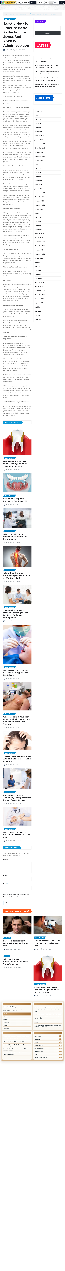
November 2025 (40, 148)
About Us (5, 1016)
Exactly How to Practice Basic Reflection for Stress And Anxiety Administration (34, 14)
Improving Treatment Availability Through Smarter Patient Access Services (17, 797)
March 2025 (38, 181)
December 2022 (40, 291)
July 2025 (37, 164)
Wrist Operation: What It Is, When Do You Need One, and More (16, 834)
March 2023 (38, 278)
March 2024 (38, 230)
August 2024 (39, 209)
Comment (6, 860)
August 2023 (39, 258)
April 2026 (38, 128)
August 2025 (39, 160)
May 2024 (38, 221)
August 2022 (39, 303)
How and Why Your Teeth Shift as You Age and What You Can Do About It (15, 463)
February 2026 (39, 136)
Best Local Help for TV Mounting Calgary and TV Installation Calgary (14, 1045)
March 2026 (38, 132)
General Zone (37, 1039)
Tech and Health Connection (41, 1057)
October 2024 (39, 201)
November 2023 (40, 246)
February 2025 (39, 185)
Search (40, 21)
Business (36, 1042)
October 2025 (39, 152)
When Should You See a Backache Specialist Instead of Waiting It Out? (16, 575)
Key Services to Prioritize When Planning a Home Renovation (16, 1039)
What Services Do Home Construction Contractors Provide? (16, 1036)
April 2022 (38, 319)
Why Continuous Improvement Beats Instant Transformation (16, 961)
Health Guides (38, 1036)
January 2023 (39, 287)
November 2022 (40, 295)
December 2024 (40, 193)
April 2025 (38, 176)
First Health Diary (10, 2)
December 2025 (40, 144)
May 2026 (38, 123)
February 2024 (39, 234)
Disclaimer (5, 1025)
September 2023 (40, 254)
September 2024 (40, 205)
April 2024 (38, 225)
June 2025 (38, 168)
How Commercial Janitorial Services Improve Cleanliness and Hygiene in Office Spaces (16, 1053)
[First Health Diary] (2, 2)
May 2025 (38, 172)
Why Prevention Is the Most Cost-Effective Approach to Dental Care (16, 672)
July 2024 (37, 213)
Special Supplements (39, 1048)
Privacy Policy (6, 1022)
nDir (7, 50)
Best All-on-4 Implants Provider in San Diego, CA (15, 499)
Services (39, 2)
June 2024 (38, 217)
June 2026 (38, 119)
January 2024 (39, 238)
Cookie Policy (6, 1028)
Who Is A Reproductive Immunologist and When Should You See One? (48, 1021)
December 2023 (40, 242)
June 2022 (38, 311)
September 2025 (40, 156)
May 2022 (38, 315)
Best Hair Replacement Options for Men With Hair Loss (15, 943)
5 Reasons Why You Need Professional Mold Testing (14, 1042)
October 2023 (39, 250)
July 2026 (37, 115)
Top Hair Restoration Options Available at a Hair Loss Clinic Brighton (17, 758)
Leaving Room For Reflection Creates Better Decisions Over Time (48, 943)
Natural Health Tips (39, 1045)
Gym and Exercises (39, 1051)
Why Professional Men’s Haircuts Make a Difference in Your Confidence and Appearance (48, 1026)
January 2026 (39, 140)
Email (5, 884)
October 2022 (39, 299)
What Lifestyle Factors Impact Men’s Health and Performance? (15, 536)
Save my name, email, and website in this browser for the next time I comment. (16, 896)
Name (5, 875)
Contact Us (24, 2)
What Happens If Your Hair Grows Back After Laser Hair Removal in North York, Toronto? (16, 720)
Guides (32, 2)
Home (18, 2)
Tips (46, 2)
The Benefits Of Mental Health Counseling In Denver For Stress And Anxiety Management (16, 614)
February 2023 (39, 282)
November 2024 (40, 197)
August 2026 (39, 111)
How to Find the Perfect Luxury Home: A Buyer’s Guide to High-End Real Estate (16, 1049)
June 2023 (38, 266)
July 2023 (37, 262)
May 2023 (38, 270)
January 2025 (39, 189)
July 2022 (37, 307)
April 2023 (38, 274)
